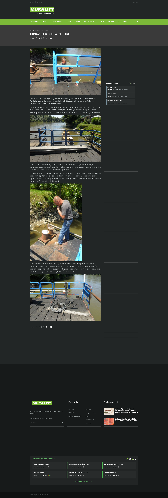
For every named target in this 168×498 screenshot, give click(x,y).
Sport (78, 21)
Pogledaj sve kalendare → (84, 482)
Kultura (87, 416)
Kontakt (32, 2)
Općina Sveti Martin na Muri (78, 473)
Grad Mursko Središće (41, 464)
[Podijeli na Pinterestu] (43, 38)
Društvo (101, 21)
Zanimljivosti (123, 21)
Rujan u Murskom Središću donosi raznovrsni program (126, 420)
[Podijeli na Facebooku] (36, 38)
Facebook (135, 2)
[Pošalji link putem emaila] (51, 38)
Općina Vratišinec (110, 473)
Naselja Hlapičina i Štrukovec (79, 464)
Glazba (88, 423)
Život (45, 21)
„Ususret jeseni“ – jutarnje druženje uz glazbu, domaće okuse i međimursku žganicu (126, 410)
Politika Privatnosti (74, 416)
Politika (69, 21)
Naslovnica (34, 21)
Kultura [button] (111, 21)
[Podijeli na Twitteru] (39, 38)
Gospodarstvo (56, 21)
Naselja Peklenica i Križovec (113, 464)
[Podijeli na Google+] (47, 38)
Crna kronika (89, 21)
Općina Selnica (39, 473)
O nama (39, 2)
